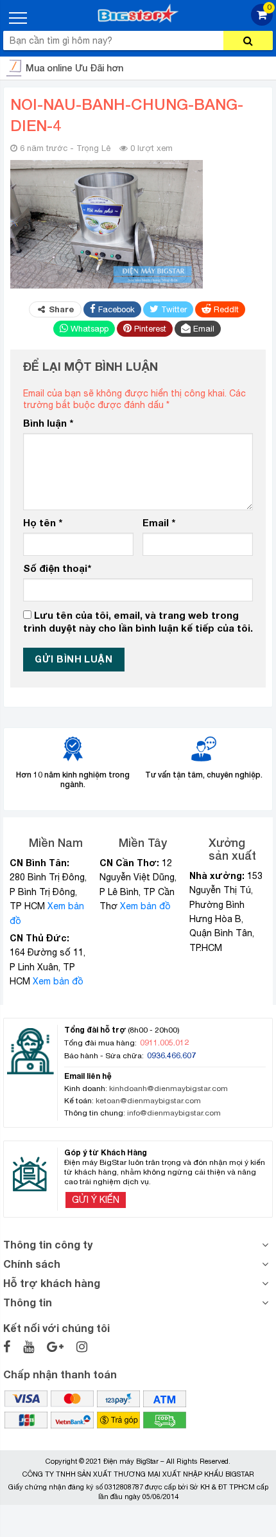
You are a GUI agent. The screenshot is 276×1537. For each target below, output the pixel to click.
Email (158, 522)
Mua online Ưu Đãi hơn (74, 67)
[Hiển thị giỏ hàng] (262, 22)
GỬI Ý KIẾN (95, 1200)
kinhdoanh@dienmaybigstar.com (168, 1088)
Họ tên (42, 522)
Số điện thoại (57, 568)
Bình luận (48, 423)
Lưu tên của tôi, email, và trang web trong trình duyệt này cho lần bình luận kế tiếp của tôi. (138, 621)
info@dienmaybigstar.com (174, 1112)
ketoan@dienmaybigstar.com (148, 1100)
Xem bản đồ (58, 981)
